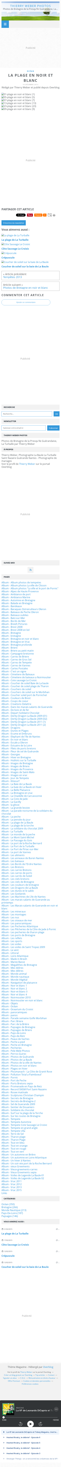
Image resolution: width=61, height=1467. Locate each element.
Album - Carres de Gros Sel (16, 659)
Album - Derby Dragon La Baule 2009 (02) (24, 718)
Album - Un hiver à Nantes (16, 1160)
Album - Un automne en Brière (18, 1154)
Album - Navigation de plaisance (19, 982)
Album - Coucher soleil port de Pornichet (24, 695)
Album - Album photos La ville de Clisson (23, 585)
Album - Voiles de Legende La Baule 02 (22, 1178)
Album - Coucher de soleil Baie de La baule (25, 683)
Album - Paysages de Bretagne (18, 1027)
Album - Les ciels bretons (15, 879)
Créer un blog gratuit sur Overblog (18, 1375)
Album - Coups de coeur (14, 701)
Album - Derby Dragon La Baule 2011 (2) (23, 724)
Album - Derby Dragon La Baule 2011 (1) (23, 721)
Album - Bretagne (11, 632)
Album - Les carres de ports (16, 873)
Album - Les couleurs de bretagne (20, 884)
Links (4, 1193)
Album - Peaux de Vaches (15, 1039)
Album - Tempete (10, 1119)
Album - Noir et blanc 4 (14, 994)
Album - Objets (9, 1003)
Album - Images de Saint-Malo (17, 772)
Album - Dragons (10, 727)
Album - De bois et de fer (15, 710)
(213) (13, 1210)
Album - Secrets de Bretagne (17, 1098)
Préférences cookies (30, 1384)
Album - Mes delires (12, 967)
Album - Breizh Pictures (14, 624)
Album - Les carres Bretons (16, 870)
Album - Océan (9, 1006)
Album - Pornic (9, 1077)
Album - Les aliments (13, 855)
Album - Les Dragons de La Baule (19, 887)
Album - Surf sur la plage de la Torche (22, 1113)
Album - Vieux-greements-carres (19, 1169)
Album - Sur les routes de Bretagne (20, 1116)
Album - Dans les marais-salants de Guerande (26, 707)
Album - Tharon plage (13, 1136)
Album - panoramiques (14, 1012)
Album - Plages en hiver (14, 1068)
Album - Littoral (10, 953)
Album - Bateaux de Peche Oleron (20, 612)
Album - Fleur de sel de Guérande (20, 751)
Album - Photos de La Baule (16, 1059)
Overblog (48, 1367)
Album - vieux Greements (15, 1166)
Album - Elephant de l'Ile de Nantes (20, 736)
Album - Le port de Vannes (16, 852)
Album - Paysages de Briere (16, 1030)
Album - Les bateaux (12, 861)
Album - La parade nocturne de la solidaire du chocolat (26, 812)
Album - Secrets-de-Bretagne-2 (18, 1101)
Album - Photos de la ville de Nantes (21, 1062)
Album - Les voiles (11, 944)
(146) (9, 1216)
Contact (51, 1375)
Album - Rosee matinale (14, 1092)
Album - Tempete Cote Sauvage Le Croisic (24, 1125)
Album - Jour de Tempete (15, 778)
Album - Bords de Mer (13, 621)
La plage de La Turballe (14, 1233)
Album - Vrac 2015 (11, 1190)
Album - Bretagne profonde (16, 644)
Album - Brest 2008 (12, 627)
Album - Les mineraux (13, 911)
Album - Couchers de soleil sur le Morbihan (25, 692)
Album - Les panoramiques (16, 923)
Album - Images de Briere (15, 766)
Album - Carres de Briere (15, 656)
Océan (30, 71)
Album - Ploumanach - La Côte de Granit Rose (26, 1071)
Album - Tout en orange (14, 1145)
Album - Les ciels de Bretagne (17, 881)
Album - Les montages (13, 914)
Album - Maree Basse (13, 962)
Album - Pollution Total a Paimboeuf (21, 1074)
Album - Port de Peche (13, 1080)
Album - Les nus (10, 917)
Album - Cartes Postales (14, 668)
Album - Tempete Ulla (13, 1130)
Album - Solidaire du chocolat (17, 1110)
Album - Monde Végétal (14, 979)
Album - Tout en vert (12, 1151)
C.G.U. (22, 1378)
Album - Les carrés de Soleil (16, 876)
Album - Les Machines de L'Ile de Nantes (23, 896)
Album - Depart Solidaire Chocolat (20, 713)
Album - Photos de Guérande (17, 1056)
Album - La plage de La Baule (17, 822)
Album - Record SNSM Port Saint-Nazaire (24, 1089)
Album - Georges (10, 754)
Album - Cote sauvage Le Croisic (19, 680)
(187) (12, 1213)
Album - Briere (9, 647)
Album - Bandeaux (11, 606)
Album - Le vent (10, 950)
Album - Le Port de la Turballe (17, 846)
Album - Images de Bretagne (17, 763)
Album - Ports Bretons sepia (17, 1083)
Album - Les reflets (11, 938)
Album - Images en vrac (14, 775)
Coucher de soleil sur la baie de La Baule (25, 1267)
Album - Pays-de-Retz (13, 1036)
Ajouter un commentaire (26, 302)
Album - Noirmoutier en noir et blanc (22, 1000)
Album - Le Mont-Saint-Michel (17, 837)
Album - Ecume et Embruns (16, 733)
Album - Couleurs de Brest (16, 698)
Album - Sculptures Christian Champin (22, 1095)
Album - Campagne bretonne (17, 653)
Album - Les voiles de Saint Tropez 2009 (23, 947)
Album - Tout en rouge (13, 1148)
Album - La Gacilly (11, 801)
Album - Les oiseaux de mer (16, 920)
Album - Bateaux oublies (14, 615)
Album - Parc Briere (12, 1021)
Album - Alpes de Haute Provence (20, 591)
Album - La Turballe (12, 831)
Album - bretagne (11, 635)
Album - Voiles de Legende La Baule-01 (22, 1175)
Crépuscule (8, 1255)
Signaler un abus (10, 1378)
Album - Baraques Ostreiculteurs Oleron (23, 609)
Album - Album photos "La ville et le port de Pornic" (29, 588)
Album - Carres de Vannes (15, 665)
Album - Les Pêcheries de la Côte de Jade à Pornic (28, 929)
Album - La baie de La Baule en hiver (21, 787)
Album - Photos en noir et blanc (19, 1065)
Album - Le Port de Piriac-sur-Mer (19, 849)
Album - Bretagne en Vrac (15, 641)
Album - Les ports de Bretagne (18, 935)
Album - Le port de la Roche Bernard (21, 843)
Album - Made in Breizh (14, 959)
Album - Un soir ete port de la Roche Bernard (26, 1163)
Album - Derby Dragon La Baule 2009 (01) (24, 715)
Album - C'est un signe (13, 671)
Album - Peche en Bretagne (16, 1045)
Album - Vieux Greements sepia (18, 1172)
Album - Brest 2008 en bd (15, 630)
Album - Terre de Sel (12, 1133)
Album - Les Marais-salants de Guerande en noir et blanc (29, 907)
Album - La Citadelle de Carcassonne (21, 796)
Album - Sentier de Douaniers (17, 1107)
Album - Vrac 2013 (11, 1187)
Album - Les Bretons (12, 867)
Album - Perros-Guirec (13, 1053)
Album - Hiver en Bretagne (16, 757)
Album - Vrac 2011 (11, 1181)
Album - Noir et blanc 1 (14, 985)
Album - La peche (11, 816)
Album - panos (9, 1015)
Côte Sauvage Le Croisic (15, 1244)
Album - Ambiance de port (16, 594)
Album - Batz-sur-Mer (13, 618)
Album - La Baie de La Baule (16, 784)
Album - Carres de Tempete (16, 662)
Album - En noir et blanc (14, 739)
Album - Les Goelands (13, 893)
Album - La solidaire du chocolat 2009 (22, 828)
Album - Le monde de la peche (18, 834)
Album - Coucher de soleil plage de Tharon (25, 686)
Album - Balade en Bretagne (16, 603)
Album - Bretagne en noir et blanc (20, 638)
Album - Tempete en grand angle (19, 1128)
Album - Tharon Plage (13, 1139)
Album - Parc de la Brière (15, 1024)
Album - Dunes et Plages (15, 730)
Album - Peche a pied (13, 1042)
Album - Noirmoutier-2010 (16, 997)
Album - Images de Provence (17, 769)
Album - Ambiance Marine (15, 597)
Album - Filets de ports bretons (18, 748)
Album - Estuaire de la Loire (16, 745)
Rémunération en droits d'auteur (42, 1378)
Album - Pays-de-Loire (13, 1033)
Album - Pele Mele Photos (15, 1050)
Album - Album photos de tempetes (21, 582)
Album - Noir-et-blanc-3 (14, 991)
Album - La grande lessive (15, 807)
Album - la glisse (10, 804)
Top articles (40, 1375)
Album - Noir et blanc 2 (14, 988)
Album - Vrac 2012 (11, 1184)
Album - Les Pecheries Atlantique (19, 926)
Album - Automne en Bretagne (18, 600)
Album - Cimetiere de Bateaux (17, 674)
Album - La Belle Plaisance (15, 790)
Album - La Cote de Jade (14, 798)
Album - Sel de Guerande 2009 (18, 1104)
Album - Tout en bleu (12, 1142)
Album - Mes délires (12, 970)
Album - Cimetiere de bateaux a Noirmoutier (26, 677)
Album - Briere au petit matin (17, 650)
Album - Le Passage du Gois (16, 840)
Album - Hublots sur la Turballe (18, 760)
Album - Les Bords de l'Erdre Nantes (21, 864)
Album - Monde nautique (15, 976)
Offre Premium (14, 1381)
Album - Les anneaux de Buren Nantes (22, 858)
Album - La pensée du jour (16, 819)
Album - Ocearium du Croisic (17, 1009)
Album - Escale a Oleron (14, 742)
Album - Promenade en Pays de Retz (21, 1086)
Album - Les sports (11, 941)
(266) (9, 1207)
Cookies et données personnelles (36, 1381)
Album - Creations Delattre (16, 704)
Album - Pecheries (11, 1047)
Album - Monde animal (14, 973)
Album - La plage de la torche (17, 825)
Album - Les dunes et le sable (17, 890)
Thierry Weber (27, 464)
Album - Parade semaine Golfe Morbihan (24, 1018)
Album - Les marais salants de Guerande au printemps (25, 901)
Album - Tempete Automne (16, 1122)
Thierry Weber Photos (30, 6)
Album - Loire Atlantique (14, 956)
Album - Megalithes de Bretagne (19, 964)
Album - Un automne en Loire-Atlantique (24, 1157)
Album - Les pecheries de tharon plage (22, 932)
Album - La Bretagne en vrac (17, 793)
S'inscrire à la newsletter (13, 223)
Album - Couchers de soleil (16, 689)
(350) (8, 1204)
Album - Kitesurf (10, 781)
